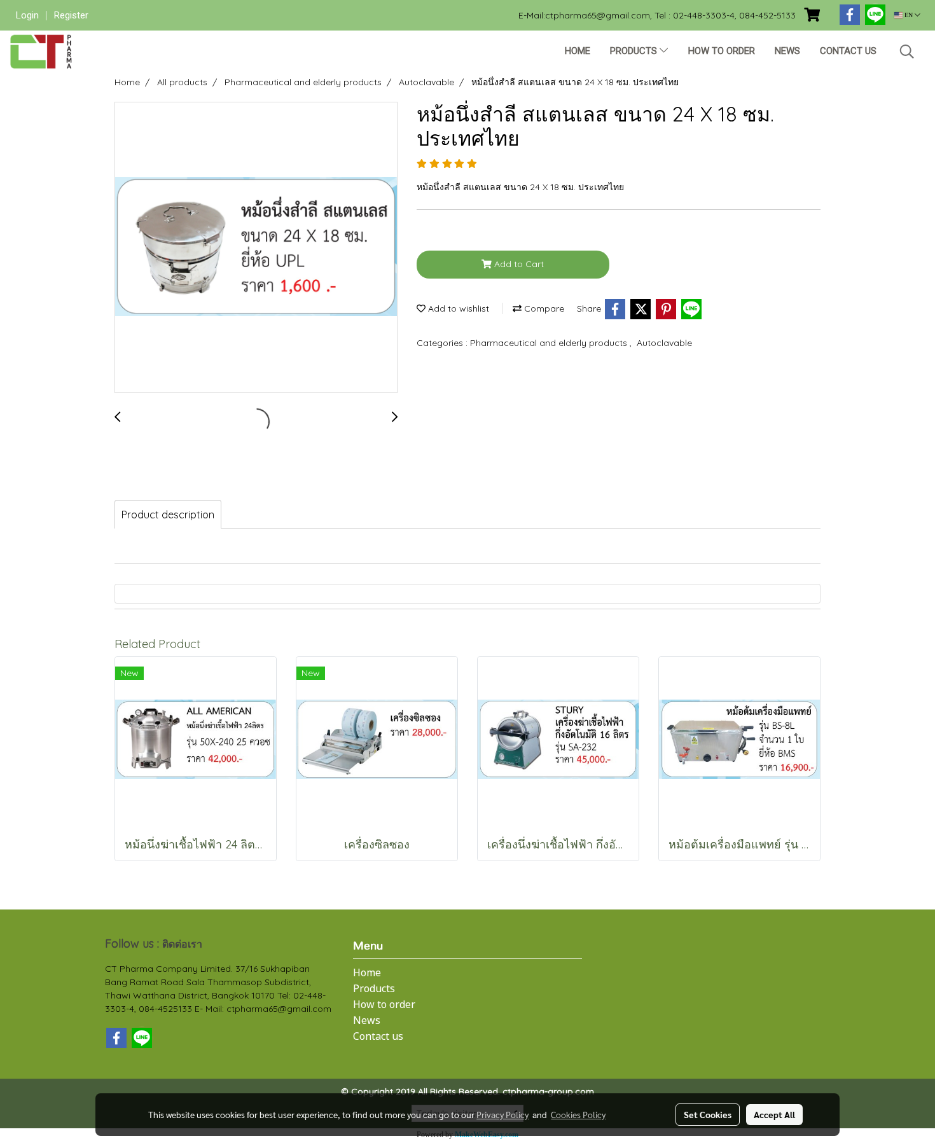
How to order (721, 51)
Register (71, 15)
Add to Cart (518, 264)
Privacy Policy (502, 1114)
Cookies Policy (578, 1114)
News (787, 51)
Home (577, 51)
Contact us (848, 51)
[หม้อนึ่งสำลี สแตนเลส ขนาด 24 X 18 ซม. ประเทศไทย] (256, 248)
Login (27, 15)
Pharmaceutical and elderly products (550, 343)
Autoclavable (664, 343)
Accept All (774, 1114)
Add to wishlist (457, 308)
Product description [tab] (167, 514)
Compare (543, 308)
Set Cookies (707, 1114)
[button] (907, 51)
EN (909, 14)
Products (635, 51)
